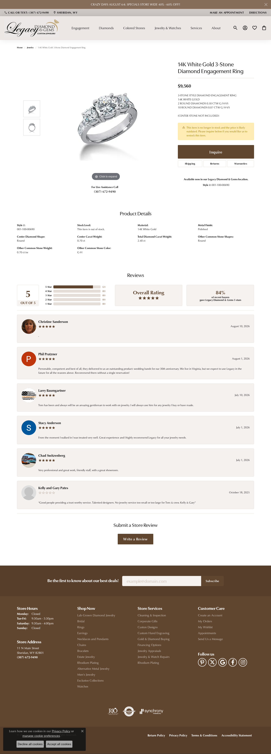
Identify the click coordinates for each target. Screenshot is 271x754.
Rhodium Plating (88, 662)
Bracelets (82, 651)
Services (196, 28)
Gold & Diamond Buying (154, 639)
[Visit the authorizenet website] (129, 711)
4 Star (48, 291)
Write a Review (135, 538)
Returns (214, 163)
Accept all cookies (59, 744)
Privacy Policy (178, 735)
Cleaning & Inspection (152, 615)
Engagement (80, 28)
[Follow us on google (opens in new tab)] (222, 662)
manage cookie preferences (41, 735)
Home (20, 47)
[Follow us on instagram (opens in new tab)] (243, 662)
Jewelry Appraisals (149, 651)
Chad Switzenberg (51, 455)
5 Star (48, 287)
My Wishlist (205, 627)
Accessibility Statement (236, 735)
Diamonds (106, 28)
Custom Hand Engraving (153, 633)
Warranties (240, 163)
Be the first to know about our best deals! (83, 581)
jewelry (30, 47)
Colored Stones (134, 28)
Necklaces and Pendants (92, 639)
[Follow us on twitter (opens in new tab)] (212, 662)
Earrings (82, 633)
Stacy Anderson (49, 423)
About (216, 28)
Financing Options (149, 645)
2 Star (48, 299)
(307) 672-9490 (105, 191)
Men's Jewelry (86, 674)
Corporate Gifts (147, 621)
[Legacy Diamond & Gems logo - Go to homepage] (31, 27)
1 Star (48, 304)
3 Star (48, 295)
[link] (26, 12)
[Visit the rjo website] (113, 711)
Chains (81, 645)
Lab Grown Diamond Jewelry (96, 615)
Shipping (190, 163)
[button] (235, 28)
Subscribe (212, 580)
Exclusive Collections (90, 680)
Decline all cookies (30, 744)
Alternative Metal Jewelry (93, 668)
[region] (105, 118)
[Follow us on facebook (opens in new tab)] (232, 662)
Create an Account (210, 615)
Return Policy (156, 735)
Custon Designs (148, 627)
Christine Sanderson (53, 321)
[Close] (265, 4)
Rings (80, 627)
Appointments (207, 633)
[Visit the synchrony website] (151, 711)
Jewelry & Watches (168, 28)
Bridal (80, 621)
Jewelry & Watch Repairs (153, 656)
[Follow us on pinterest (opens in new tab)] (202, 662)
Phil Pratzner (47, 354)
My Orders (205, 621)
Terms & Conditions (204, 735)
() (103, 287)
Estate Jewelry (86, 656)
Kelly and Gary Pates (53, 488)
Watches (82, 686)
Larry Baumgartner (52, 390)
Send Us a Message (210, 639)
